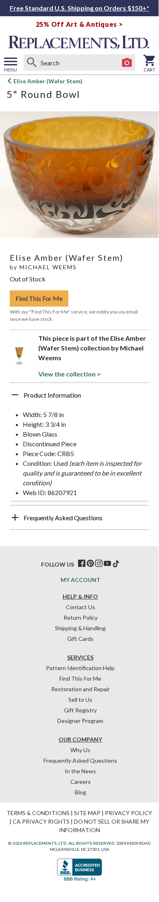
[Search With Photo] (127, 62)
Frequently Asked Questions (80, 760)
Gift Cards (80, 638)
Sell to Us (80, 699)
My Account (80, 579)
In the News (80, 771)
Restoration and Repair (80, 689)
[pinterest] (90, 563)
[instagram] (98, 563)
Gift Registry (80, 710)
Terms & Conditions (38, 812)
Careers (80, 781)
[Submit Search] (32, 62)
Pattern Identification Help (80, 667)
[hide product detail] (15, 394)
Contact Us (80, 606)
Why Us (80, 749)
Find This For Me (39, 298)
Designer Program (80, 720)
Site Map (87, 812)
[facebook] (81, 563)
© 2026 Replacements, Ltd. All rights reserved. (61, 843)
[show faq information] (15, 517)
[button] (79, 398)
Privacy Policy (128, 812)
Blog (80, 792)
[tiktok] (116, 563)
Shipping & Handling (80, 628)
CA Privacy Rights (41, 821)
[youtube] (107, 563)
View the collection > (69, 374)
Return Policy (80, 617)
